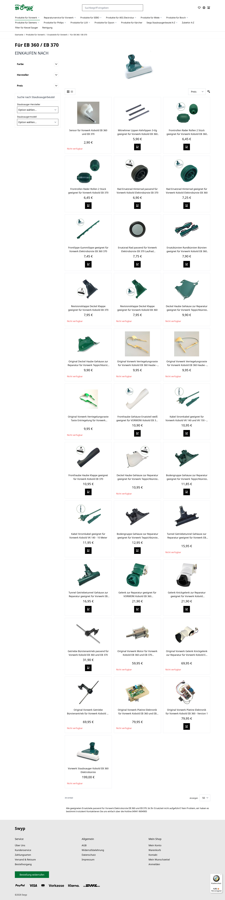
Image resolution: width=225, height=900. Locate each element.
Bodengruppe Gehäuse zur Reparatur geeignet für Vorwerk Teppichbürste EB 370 (137, 537)
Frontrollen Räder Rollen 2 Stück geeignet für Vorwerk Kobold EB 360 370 (187, 134)
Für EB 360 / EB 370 (78, 34)
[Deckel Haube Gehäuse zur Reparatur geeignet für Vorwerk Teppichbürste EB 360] (186, 288)
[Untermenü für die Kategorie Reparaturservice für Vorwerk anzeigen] (75, 17)
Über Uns (20, 845)
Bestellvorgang (23, 864)
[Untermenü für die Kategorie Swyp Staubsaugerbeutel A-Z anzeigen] (176, 22)
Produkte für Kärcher (131, 22)
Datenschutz (89, 854)
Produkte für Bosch (176, 17)
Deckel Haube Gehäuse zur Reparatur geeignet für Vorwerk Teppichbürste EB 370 (137, 479)
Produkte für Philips (54, 22)
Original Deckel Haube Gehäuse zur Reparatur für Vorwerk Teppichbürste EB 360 (88, 365)
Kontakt (153, 854)
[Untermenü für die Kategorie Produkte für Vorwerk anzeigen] (38, 17)
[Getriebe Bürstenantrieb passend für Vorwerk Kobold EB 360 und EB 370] (88, 633)
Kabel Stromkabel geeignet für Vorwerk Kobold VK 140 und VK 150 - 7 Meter (186, 420)
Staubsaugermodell (27, 116)
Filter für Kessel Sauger (26, 27)
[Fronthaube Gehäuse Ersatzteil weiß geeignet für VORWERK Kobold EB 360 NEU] (137, 399)
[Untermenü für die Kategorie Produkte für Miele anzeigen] (161, 17)
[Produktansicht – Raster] (68, 91)
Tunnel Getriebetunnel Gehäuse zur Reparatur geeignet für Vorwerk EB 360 (88, 596)
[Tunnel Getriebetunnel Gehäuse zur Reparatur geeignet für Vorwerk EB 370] (186, 516)
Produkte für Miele (150, 17)
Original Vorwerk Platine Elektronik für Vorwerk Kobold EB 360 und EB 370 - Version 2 (137, 713)
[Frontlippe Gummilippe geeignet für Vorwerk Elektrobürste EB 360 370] (88, 230)
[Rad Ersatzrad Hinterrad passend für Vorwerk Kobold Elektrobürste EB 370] (137, 171)
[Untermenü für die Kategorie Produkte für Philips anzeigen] (65, 22)
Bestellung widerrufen (32, 874)
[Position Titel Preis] (197, 91)
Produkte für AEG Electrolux (120, 17)
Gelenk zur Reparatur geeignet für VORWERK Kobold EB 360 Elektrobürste (137, 596)
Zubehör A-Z (188, 22)
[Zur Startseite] (24, 7)
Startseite (19, 34)
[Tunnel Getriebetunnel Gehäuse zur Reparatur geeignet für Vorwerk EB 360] (88, 575)
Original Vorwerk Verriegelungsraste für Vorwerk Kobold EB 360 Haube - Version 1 (186, 365)
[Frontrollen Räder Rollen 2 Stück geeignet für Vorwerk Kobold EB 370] (88, 171)
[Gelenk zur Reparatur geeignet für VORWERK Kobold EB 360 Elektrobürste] (137, 575)
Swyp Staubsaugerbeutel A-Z (161, 22)
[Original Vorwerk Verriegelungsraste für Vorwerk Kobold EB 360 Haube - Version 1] (186, 343)
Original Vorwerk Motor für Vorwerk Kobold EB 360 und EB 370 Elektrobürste (137, 655)
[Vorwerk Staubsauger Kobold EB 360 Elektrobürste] (88, 750)
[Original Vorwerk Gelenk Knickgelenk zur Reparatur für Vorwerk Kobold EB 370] (186, 633)
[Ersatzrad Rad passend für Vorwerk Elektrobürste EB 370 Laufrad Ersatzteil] (137, 230)
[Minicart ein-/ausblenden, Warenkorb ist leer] (209, 8)
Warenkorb (155, 850)
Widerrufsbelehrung (93, 850)
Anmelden (154, 864)
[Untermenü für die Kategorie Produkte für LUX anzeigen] (89, 22)
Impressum (88, 859)
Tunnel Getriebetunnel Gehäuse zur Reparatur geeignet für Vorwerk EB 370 (186, 537)
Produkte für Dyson (104, 22)
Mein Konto (155, 845)
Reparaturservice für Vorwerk (59, 17)
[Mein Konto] (204, 8)
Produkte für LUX (79, 22)
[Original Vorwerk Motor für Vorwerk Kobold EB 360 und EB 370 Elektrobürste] (137, 633)
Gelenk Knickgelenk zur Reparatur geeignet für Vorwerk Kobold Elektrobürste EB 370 (187, 596)
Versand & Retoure (25, 859)
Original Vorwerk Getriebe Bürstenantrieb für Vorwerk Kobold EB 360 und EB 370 (88, 713)
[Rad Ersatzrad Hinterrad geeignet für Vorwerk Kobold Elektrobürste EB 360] (186, 171)
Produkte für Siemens (26, 22)
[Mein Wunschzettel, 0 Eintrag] (199, 8)
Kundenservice (23, 850)
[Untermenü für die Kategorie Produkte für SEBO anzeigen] (100, 17)
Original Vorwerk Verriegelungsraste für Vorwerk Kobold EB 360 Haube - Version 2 (137, 365)
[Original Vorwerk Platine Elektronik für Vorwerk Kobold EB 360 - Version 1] (186, 692)
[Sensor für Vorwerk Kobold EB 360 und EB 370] (88, 112)
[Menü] (220, 875)
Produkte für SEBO (89, 17)
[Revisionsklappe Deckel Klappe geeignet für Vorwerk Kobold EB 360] (137, 288)
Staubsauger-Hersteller (28, 104)
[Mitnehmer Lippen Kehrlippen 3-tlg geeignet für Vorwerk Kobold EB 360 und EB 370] (137, 112)
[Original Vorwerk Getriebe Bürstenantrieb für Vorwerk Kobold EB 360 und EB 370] (88, 692)
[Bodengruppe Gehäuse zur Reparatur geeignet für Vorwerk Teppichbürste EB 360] (186, 457)
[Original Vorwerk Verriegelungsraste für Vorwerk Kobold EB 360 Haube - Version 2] (137, 343)
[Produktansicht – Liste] (71, 91)
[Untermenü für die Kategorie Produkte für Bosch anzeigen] (187, 17)
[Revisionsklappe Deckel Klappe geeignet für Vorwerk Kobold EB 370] (88, 288)
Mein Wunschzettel (159, 859)
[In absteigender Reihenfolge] (208, 91)
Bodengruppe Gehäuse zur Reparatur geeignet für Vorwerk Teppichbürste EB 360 (186, 479)
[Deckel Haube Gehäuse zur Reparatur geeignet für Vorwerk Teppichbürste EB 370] (137, 457)
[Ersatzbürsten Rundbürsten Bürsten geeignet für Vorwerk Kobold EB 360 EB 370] (186, 230)
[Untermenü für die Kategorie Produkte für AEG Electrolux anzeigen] (135, 17)
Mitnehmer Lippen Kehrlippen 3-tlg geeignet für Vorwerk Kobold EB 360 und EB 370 (137, 134)
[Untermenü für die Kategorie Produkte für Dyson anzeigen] (116, 22)
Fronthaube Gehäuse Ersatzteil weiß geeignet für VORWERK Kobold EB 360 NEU (137, 420)
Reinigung (47, 27)
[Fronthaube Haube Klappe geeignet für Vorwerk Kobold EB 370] (88, 457)
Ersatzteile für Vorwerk (57, 34)
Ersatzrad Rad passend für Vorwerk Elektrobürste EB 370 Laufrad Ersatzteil (137, 251)
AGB (84, 845)
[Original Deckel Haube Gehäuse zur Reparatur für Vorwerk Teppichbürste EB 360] (88, 343)
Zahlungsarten (23, 854)
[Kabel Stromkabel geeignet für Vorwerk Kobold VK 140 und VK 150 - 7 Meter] (186, 399)
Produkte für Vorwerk (26, 17)
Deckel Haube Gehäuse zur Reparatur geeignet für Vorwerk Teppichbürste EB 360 (186, 310)
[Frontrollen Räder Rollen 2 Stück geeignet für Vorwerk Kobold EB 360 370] (186, 112)
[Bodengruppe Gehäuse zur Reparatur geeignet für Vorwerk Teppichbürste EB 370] (137, 516)
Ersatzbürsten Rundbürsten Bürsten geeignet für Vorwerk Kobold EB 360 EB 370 (187, 251)
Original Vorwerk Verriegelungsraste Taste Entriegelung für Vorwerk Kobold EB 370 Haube (88, 420)
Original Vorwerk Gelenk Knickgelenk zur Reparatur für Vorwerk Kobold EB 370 (186, 655)
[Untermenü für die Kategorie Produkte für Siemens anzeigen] (38, 22)
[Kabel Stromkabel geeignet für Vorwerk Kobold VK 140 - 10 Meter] (88, 516)
